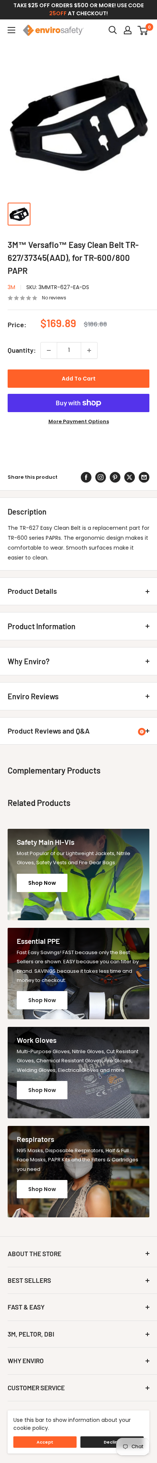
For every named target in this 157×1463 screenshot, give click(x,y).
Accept (45, 1442)
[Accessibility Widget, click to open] (142, 731)
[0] (143, 30)
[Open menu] (11, 30)
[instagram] (100, 477)
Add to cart (79, 378)
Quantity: (22, 350)
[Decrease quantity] (49, 350)
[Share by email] (144, 477)
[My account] (127, 30)
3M (11, 287)
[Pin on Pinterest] (115, 477)
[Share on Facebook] (86, 477)
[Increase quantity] (89, 350)
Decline (112, 1442)
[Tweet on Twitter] (129, 477)
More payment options (78, 421)
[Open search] (113, 30)
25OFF (58, 13)
